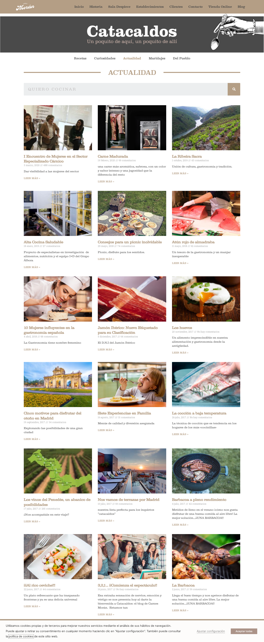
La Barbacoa (183, 585)
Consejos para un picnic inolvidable (130, 242)
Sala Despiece (119, 7)
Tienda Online (220, 7)
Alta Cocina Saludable (43, 242)
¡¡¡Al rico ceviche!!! (39, 585)
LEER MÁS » (32, 178)
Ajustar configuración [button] (211, 631)
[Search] (234, 89)
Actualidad (132, 58)
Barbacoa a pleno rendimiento (199, 500)
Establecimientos (150, 7)
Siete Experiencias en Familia (124, 413)
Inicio (79, 7)
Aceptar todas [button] (244, 631)
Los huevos (182, 328)
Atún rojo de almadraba (193, 242)
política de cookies (21, 636)
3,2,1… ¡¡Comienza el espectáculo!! (127, 585)
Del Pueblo (181, 58)
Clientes (176, 7)
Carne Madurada (113, 156)
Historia (95, 7)
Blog (241, 7)
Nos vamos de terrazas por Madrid (128, 500)
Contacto (195, 7)
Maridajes (157, 58)
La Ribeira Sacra (187, 156)
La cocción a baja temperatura (199, 413)
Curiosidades (104, 58)
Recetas (80, 58)
